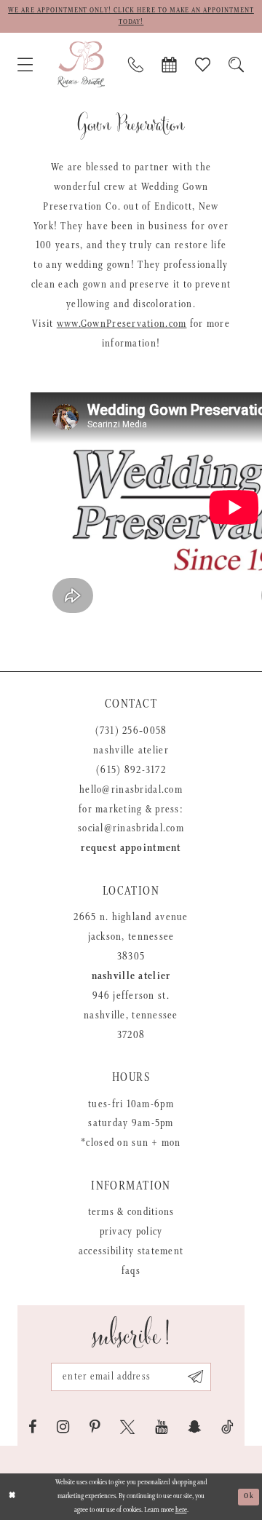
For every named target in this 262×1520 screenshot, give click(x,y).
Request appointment (130, 848)
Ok (249, 1496)
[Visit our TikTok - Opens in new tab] (227, 1427)
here (181, 1510)
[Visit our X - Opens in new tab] (127, 1427)
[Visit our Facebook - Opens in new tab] (32, 1427)
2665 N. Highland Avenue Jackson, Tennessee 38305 (131, 937)
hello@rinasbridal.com (131, 789)
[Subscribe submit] (195, 1376)
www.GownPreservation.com (122, 323)
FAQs (131, 1271)
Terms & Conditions (131, 1212)
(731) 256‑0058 (131, 730)
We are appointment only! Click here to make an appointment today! (131, 16)
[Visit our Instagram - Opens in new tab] (63, 1427)
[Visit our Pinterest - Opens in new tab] (95, 1427)
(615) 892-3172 (131, 770)
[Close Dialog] (12, 1496)
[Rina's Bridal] (81, 64)
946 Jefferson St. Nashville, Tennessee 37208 (131, 1015)
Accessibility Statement (131, 1251)
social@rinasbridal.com (131, 828)
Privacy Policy (131, 1231)
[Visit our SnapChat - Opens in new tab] (195, 1427)
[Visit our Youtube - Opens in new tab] (161, 1427)
